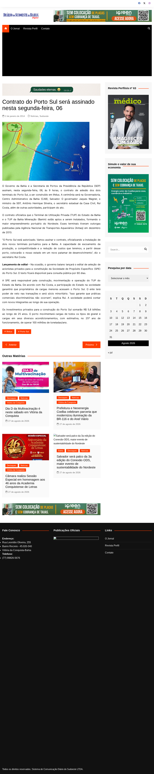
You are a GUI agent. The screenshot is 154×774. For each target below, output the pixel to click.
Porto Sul (24, 331)
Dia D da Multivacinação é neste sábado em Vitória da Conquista (23, 412)
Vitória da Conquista (16, 403)
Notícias (34, 116)
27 (128, 330)
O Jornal (15, 28)
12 (122, 318)
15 (140, 318)
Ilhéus (9, 331)
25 (116, 330)
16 (145, 318)
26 (122, 330)
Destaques (11, 398)
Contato (45, 28)
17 (110, 324)
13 (128, 318)
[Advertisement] (77, 55)
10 (110, 318)
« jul (110, 352)
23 (145, 324)
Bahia (60, 451)
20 (128, 324)
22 (140, 324)
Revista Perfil (30, 28)
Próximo (90, 344)
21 (134, 324)
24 (110, 330)
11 (117, 318)
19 (122, 324)
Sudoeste (44, 116)
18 (116, 324)
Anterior (13, 344)
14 (134, 318)
